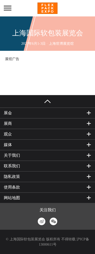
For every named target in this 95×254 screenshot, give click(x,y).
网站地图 (12, 198)
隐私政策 (12, 176)
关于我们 (12, 155)
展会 (8, 113)
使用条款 (12, 187)
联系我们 (12, 166)
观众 (8, 134)
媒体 (8, 145)
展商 (8, 123)
